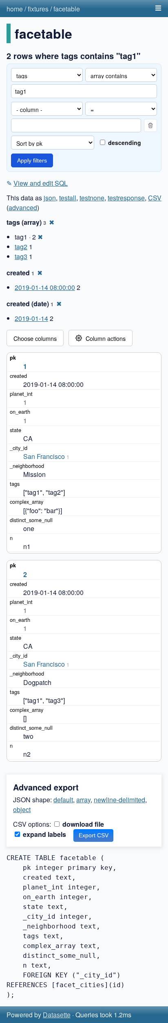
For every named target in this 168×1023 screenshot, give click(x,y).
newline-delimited (119, 799)
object (22, 809)
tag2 (21, 246)
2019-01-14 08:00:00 (45, 287)
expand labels (43, 834)
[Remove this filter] (150, 125)
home (15, 8)
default (63, 799)
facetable (66, 8)
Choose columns (35, 338)
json (50, 197)
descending (123, 142)
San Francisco (44, 456)
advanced (23, 207)
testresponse (126, 197)
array (83, 799)
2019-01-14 (31, 318)
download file (82, 824)
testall (67, 197)
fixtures (38, 8)
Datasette (57, 1014)
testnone (92, 197)
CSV (154, 197)
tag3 (21, 256)
